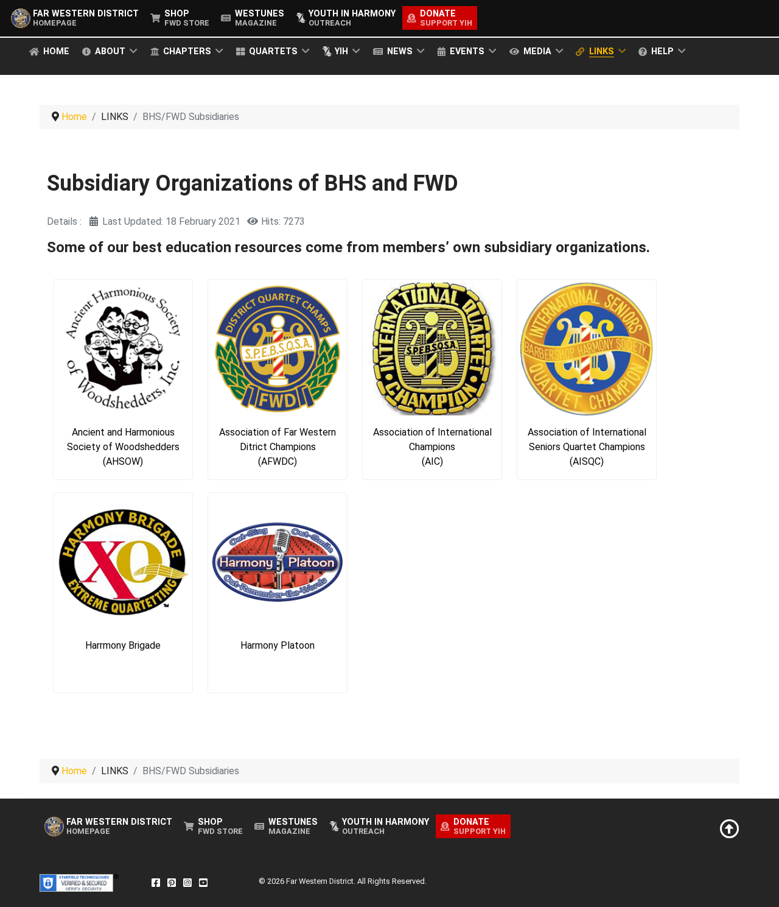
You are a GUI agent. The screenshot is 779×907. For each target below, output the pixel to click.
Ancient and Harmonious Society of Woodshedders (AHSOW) (123, 446)
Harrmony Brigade (123, 645)
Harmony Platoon (277, 645)
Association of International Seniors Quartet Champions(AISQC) (587, 446)
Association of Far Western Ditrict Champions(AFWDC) (277, 446)
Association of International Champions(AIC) (432, 446)
